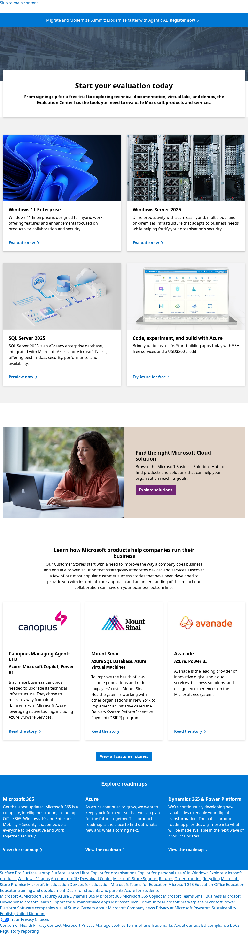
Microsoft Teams (178, 896)
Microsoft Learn (34, 902)
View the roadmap (20, 849)
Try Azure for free (149, 377)
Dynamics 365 (82, 896)
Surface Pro (11, 873)
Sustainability (224, 907)
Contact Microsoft (63, 925)
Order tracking (188, 878)
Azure (63, 896)
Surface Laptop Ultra (70, 873)
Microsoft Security (40, 896)
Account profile (65, 878)
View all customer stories (124, 756)
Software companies (36, 907)
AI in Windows (196, 873)
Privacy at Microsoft (174, 907)
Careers (88, 907)
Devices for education (90, 884)
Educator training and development (32, 890)
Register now (182, 20)
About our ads (187, 925)
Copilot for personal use (159, 873)
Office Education (229, 884)
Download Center (96, 878)
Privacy (87, 925)
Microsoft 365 (109, 896)
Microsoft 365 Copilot (142, 896)
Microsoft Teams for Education (139, 884)
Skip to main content (19, 3)
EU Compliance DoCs (220, 925)
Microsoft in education (48, 884)
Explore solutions (155, 490)
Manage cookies (110, 925)
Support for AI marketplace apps (80, 902)
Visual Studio (68, 907)
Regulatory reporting (19, 931)
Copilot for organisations (113, 873)
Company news (141, 907)
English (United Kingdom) (23, 913)
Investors (202, 907)
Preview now (21, 377)
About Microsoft (111, 907)
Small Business (208, 896)
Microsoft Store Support (135, 878)
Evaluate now (22, 242)
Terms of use (138, 925)
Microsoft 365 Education (190, 884)
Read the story (23, 731)
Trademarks (162, 925)
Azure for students (141, 890)
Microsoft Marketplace (183, 902)
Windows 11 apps (34, 878)
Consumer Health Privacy (23, 925)
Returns (166, 878)
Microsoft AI (11, 896)
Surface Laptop (36, 873)
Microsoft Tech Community (136, 902)
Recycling (211, 878)
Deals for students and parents (95, 890)
